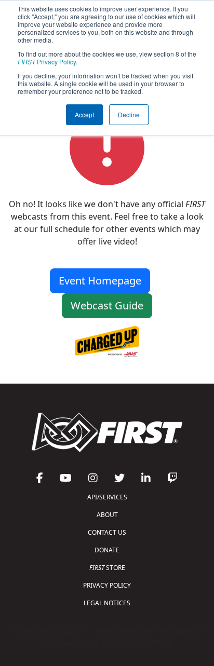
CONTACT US (107, 532)
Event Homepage (100, 281)
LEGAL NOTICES (107, 603)
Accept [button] (84, 114)
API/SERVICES (107, 497)
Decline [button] (129, 114)
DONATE (107, 550)
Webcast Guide (107, 305)
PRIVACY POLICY (107, 585)
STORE (107, 567)
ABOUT (107, 514)
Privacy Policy (47, 61)
